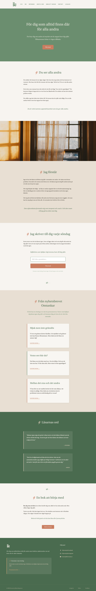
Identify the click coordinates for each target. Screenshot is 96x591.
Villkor (79, 588)
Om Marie (87, 588)
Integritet (71, 588)
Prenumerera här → (14, 570)
